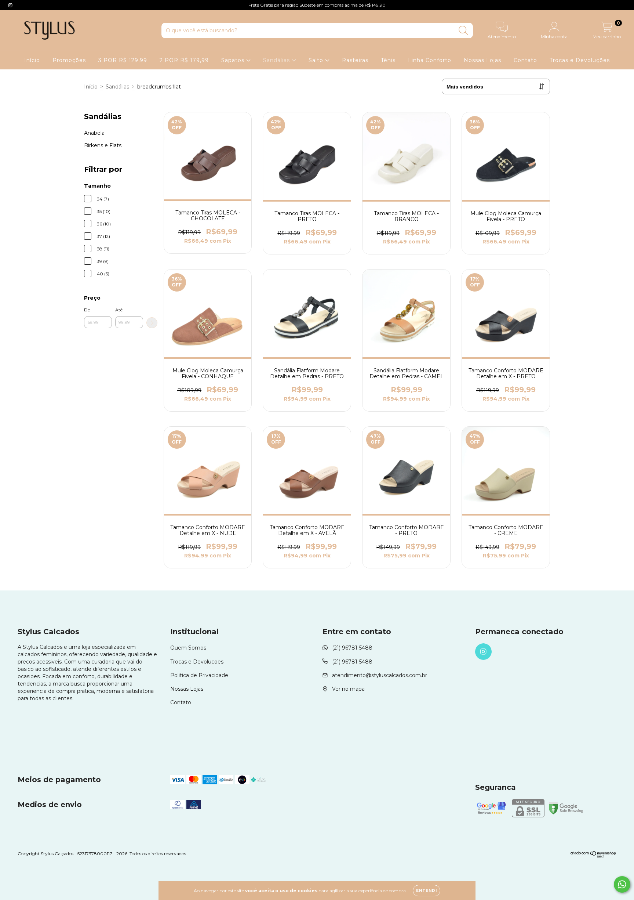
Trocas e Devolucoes (196, 661)
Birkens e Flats (102, 145)
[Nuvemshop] (593, 856)
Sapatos (233, 60)
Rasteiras (355, 60)
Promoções (69, 60)
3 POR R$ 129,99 (122, 60)
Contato (525, 60)
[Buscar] (463, 30)
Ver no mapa (348, 689)
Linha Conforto (429, 60)
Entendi (426, 890)
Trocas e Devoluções (580, 60)
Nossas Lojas (482, 60)
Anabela (94, 133)
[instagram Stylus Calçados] (10, 5)
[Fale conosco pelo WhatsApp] (622, 884)
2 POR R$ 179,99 (184, 60)
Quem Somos (188, 647)
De (87, 309)
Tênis (388, 60)
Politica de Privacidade (199, 675)
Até (119, 309)
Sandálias (277, 60)
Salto (317, 60)
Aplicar (151, 322)
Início (32, 60)
